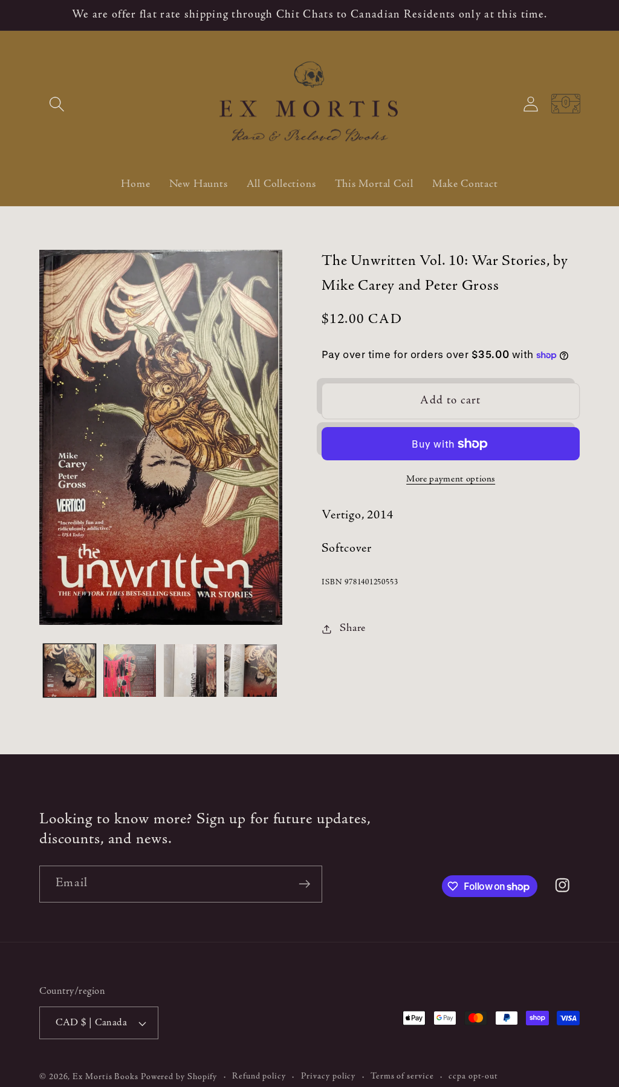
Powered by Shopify (179, 1077)
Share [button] (353, 628)
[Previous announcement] (41, 15)
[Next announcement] (578, 15)
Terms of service (402, 1076)
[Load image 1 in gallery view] (70, 670)
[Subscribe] (304, 884)
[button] (56, 104)
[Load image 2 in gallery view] (129, 670)
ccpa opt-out (473, 1076)
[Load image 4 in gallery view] (250, 670)
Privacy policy (328, 1076)
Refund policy (259, 1076)
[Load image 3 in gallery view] (190, 670)
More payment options (450, 479)
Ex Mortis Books (105, 1077)
